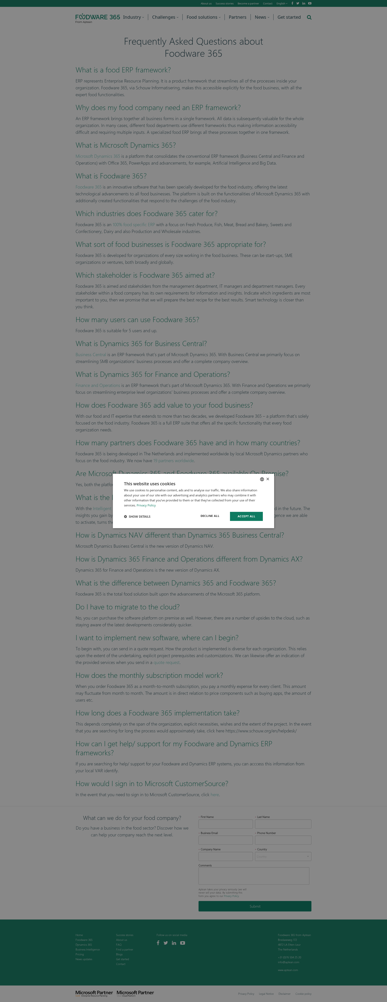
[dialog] (193, 501)
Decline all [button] (210, 516)
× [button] (267, 478)
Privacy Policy (146, 505)
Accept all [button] (246, 516)
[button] (137, 516)
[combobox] (262, 479)
